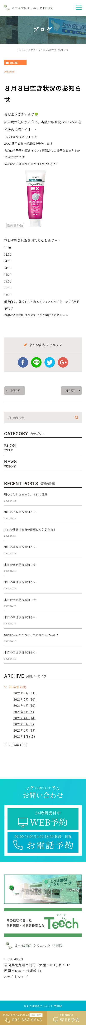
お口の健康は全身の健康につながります (30, 529)
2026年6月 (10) (24, 705)
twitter (49, 362)
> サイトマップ (16, 976)
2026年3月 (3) (23, 724)
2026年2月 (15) (24, 730)
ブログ (32, 49)
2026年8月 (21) (24, 693)
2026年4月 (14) (24, 718)
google (63, 362)
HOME (21, 49)
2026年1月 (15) (24, 736)
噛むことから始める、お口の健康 (25, 494)
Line (36, 362)
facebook (23, 362)
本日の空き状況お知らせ (20, 512)
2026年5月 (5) (23, 712)
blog (14, 62)
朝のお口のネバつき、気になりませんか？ (31, 635)
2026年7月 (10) (24, 699)
